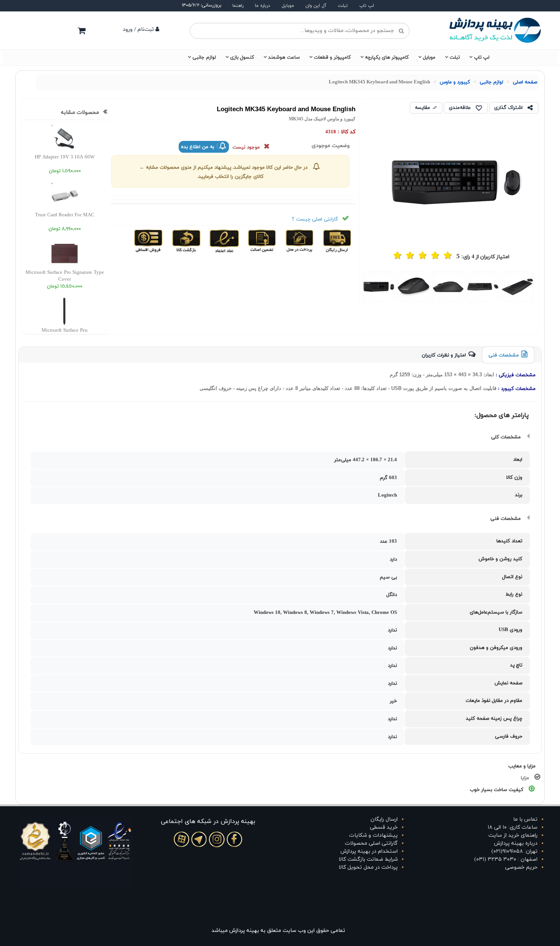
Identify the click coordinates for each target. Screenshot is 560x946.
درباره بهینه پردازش (516, 843)
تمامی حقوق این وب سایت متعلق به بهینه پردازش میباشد (278, 930)
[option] (517, 287)
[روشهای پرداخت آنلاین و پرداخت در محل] (299, 240)
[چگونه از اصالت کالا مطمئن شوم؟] (261, 240)
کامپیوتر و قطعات (332, 57)
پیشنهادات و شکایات (373, 835)
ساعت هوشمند (284, 57)
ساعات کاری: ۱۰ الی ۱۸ (513, 827)
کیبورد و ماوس (455, 82)
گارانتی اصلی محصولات (371, 843)
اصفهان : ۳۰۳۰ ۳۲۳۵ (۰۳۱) (506, 859)
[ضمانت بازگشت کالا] (186, 240)
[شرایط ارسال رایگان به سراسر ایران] (336, 240)
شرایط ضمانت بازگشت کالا (368, 859)
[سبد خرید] (81, 30)
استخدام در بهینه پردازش (369, 851)
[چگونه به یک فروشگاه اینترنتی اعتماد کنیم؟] (223, 240)
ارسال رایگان (384, 819)
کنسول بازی (242, 57)
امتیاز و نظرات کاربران (444, 355)
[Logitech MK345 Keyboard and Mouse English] (517, 287)
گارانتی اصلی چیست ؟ (315, 219)
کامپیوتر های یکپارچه (387, 57)
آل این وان (316, 6)
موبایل (288, 6)
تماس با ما (525, 819)
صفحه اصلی (525, 82)
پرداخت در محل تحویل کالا (368, 867)
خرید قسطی (384, 827)
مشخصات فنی (503, 355)
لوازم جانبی (204, 57)
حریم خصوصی (521, 867)
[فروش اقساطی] (149, 240)
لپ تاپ (366, 6)
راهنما (237, 6)
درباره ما (262, 6)
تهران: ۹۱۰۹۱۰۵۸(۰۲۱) (514, 851)
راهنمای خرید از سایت (513, 835)
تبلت (343, 6)
